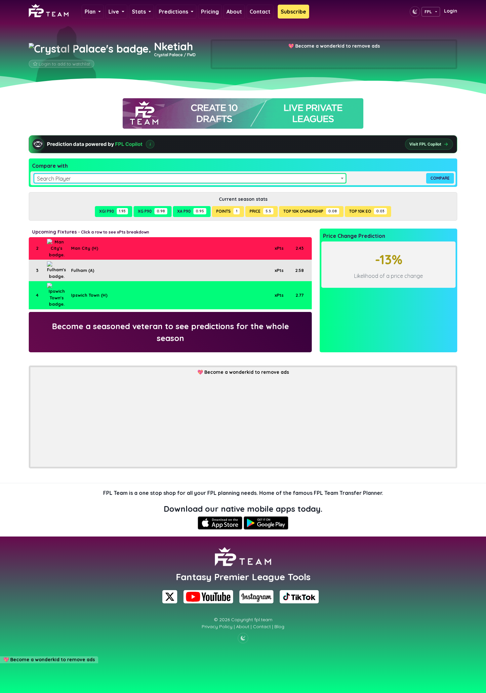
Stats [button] (139, 11)
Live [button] (114, 11)
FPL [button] (428, 11)
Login (450, 11)
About (234, 11)
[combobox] (190, 178)
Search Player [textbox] (54, 178)
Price (260, 211)
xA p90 (190, 211)
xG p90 (151, 211)
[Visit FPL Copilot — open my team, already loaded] (243, 144)
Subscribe (293, 11)
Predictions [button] (174, 11)
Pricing (210, 11)
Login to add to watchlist (64, 63)
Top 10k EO (367, 211)
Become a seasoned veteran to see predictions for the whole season (170, 332)
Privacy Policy (217, 626)
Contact (260, 11)
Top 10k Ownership (310, 211)
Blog (279, 626)
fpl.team (263, 620)
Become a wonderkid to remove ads (337, 46)
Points (226, 211)
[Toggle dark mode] (415, 11)
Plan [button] (91, 11)
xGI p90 (112, 211)
